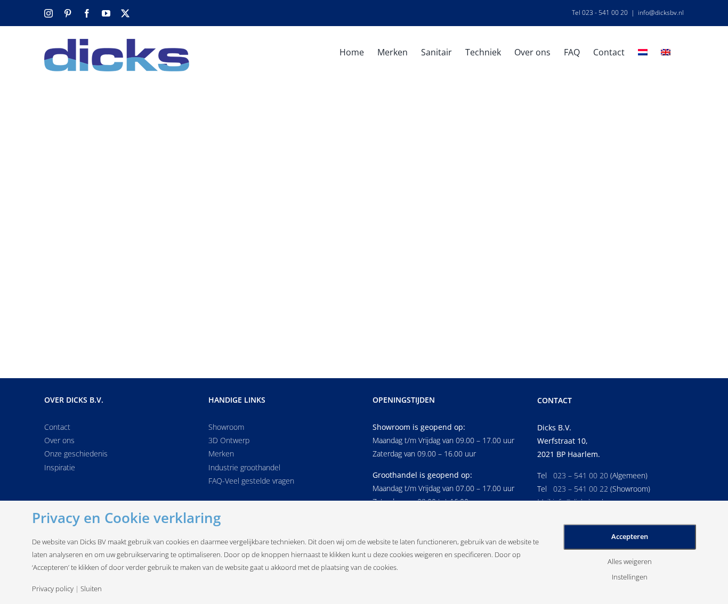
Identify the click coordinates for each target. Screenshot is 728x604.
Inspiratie (59, 467)
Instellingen (630, 577)
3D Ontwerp (228, 440)
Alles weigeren (630, 561)
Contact (57, 427)
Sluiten (91, 588)
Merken (221, 453)
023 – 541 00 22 (580, 489)
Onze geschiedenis (76, 453)
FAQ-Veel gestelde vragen (251, 481)
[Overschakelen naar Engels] (665, 51)
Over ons (59, 440)
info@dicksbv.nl (661, 12)
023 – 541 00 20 (580, 475)
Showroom (226, 427)
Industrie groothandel (244, 467)
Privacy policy (53, 588)
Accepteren (629, 536)
